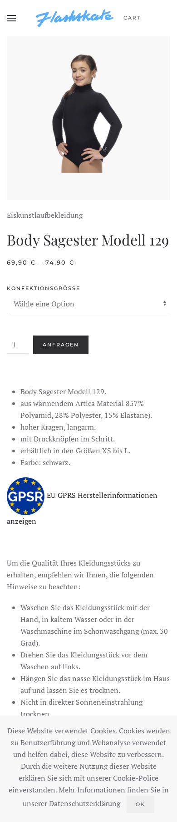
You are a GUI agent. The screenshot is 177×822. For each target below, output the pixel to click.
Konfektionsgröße (43, 288)
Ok (140, 804)
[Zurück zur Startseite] (74, 18)
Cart (132, 18)
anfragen (61, 344)
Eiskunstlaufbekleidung (45, 215)
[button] (11, 18)
